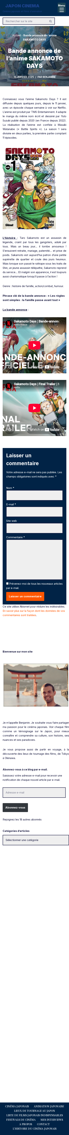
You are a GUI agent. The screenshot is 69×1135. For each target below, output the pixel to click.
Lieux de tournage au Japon (34, 1110)
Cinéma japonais (17, 1106)
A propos (25, 1124)
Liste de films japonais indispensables (34, 1115)
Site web (11, 520)
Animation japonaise (49, 1106)
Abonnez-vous (15, 807)
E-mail (11, 504)
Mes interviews (52, 1119)
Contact (43, 1124)
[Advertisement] (34, 887)
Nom (10, 488)
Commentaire (15, 537)
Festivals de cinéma (21, 1119)
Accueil (16, 35)
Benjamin (49, 77)
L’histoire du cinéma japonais (34, 1128)
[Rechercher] (51, 21)
